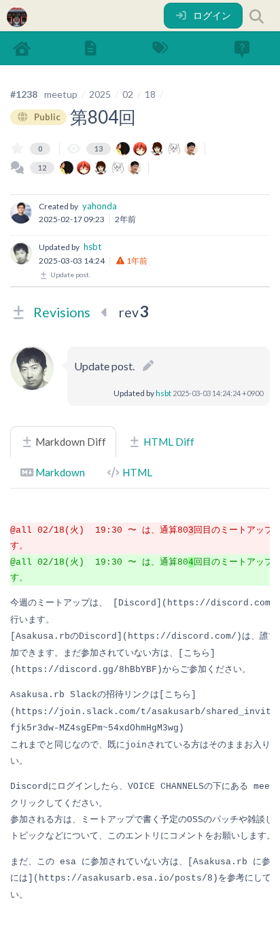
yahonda (99, 205)
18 (150, 94)
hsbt (92, 246)
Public (46, 116)
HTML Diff (167, 442)
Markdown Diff (69, 442)
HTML (136, 472)
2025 (100, 94)
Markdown (59, 472)
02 (127, 94)
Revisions (61, 312)
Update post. (69, 274)
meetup (60, 94)
